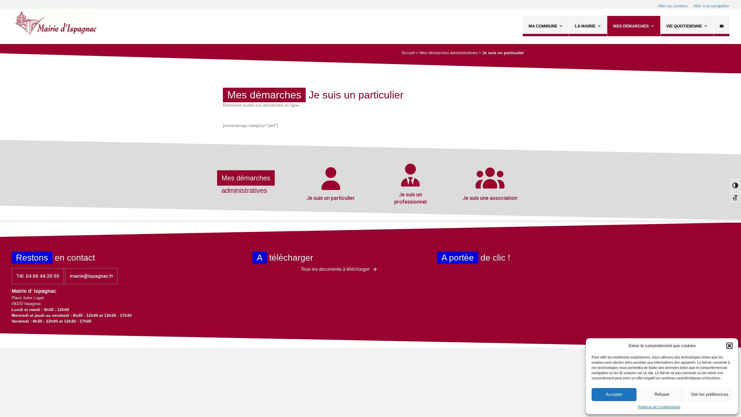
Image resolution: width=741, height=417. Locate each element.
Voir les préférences (710, 394)
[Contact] (721, 26)
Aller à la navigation (711, 5)
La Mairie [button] (585, 26)
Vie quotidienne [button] (684, 26)
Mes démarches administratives (448, 52)
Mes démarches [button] (631, 26)
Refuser (662, 394)
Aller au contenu (673, 5)
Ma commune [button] (543, 26)
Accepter (614, 394)
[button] (729, 346)
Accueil (408, 52)
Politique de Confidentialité (659, 407)
